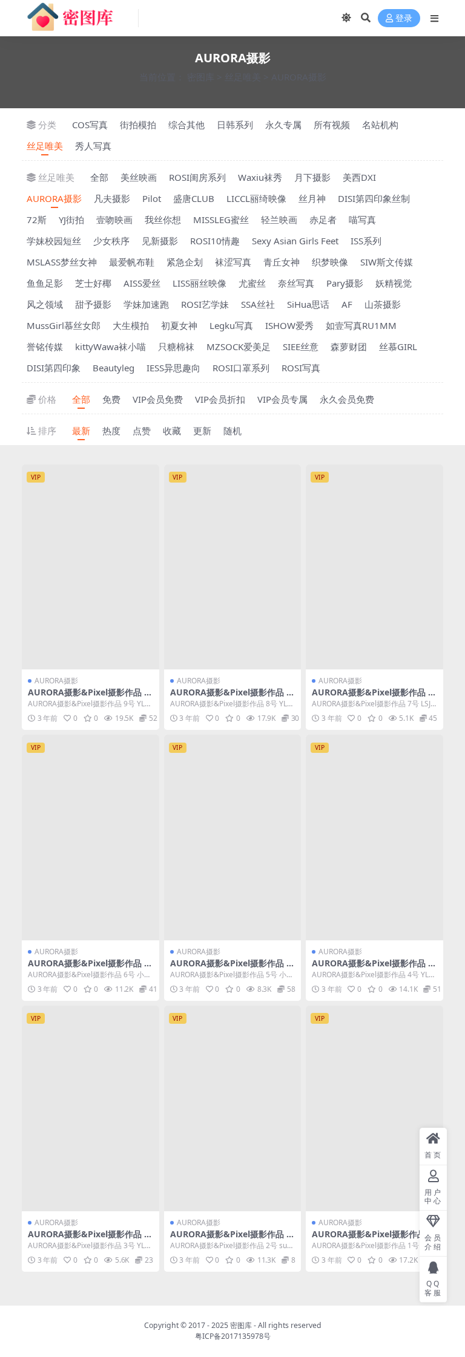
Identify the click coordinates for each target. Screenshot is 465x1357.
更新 (202, 431)
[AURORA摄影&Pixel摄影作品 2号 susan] (233, 1108)
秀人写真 (93, 146)
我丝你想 (163, 219)
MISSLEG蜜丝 (221, 219)
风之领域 (45, 304)
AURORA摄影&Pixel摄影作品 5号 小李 (230, 968)
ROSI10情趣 (215, 241)
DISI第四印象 (54, 368)
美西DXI (359, 177)
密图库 (200, 77)
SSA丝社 (258, 304)
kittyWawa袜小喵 (110, 346)
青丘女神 (281, 262)
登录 (403, 18)
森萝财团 (349, 346)
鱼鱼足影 (45, 283)
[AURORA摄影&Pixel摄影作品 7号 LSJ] (374, 567)
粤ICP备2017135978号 (233, 1336)
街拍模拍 (138, 125)
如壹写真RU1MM (361, 325)
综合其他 (186, 125)
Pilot (151, 198)
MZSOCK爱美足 (238, 346)
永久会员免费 (347, 399)
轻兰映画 (279, 219)
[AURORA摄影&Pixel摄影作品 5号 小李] (233, 837)
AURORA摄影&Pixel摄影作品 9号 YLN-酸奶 (88, 697)
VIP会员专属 (282, 399)
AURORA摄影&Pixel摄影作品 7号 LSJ (372, 697)
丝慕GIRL (398, 346)
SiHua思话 (308, 304)
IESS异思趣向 (173, 368)
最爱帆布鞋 (131, 262)
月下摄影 (312, 177)
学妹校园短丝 (54, 241)
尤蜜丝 (252, 283)
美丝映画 (138, 177)
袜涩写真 (233, 262)
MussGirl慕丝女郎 (64, 325)
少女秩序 (111, 241)
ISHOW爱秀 (289, 325)
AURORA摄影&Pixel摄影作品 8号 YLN (230, 697)
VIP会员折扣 (220, 399)
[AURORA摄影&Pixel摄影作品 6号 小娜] (90, 837)
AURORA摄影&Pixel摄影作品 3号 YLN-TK (88, 1239)
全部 (99, 177)
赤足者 (323, 219)
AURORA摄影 (54, 198)
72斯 (37, 219)
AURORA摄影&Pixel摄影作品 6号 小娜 (88, 968)
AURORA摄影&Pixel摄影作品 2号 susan (230, 1239)
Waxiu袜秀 (260, 177)
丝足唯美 (243, 77)
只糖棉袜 (176, 346)
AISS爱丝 (142, 283)
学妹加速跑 (146, 304)
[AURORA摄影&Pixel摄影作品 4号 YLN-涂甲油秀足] (374, 837)
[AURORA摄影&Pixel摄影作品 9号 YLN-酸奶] (90, 567)
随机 (232, 431)
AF (346, 304)
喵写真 (362, 219)
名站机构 (380, 125)
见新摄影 (160, 241)
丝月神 (312, 198)
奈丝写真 (296, 283)
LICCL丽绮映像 (256, 198)
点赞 (142, 431)
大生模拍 (131, 325)
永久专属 (283, 125)
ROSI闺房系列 (197, 177)
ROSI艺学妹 (205, 304)
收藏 (172, 431)
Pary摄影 (344, 283)
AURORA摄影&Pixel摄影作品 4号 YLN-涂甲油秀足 (372, 968)
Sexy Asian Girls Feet (295, 241)
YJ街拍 (71, 219)
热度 (111, 431)
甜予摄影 (93, 304)
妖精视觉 (393, 283)
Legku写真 (231, 325)
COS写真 (90, 125)
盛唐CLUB (193, 198)
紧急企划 (185, 262)
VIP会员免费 (158, 399)
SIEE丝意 (300, 346)
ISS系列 (366, 241)
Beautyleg (113, 368)
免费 (111, 399)
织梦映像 (330, 262)
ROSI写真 (301, 368)
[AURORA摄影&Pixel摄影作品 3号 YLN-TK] (90, 1108)
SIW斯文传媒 (386, 262)
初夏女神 (179, 325)
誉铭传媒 (45, 346)
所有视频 (332, 125)
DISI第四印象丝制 (374, 198)
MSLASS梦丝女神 (62, 262)
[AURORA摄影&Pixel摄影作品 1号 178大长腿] (374, 1108)
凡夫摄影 (112, 198)
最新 (81, 431)
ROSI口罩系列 (241, 368)
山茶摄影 (382, 304)
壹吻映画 (114, 219)
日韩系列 (235, 125)
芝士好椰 (93, 283)
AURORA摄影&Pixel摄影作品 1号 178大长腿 (372, 1239)
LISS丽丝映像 (199, 283)
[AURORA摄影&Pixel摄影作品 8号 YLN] (233, 567)
